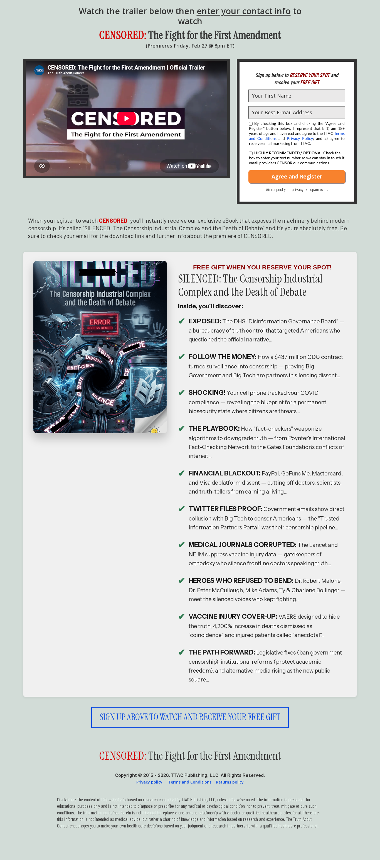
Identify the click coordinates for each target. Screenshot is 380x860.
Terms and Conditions (189, 782)
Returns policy (230, 782)
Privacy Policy (300, 138)
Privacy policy (149, 782)
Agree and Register (297, 176)
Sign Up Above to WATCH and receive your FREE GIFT (190, 717)
